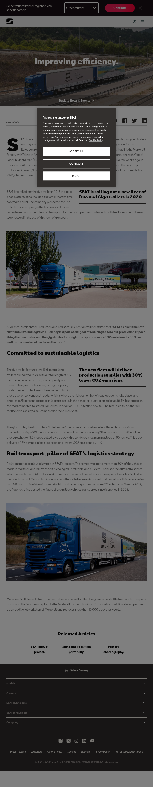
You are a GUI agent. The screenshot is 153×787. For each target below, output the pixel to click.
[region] (76, 147)
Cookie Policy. (96, 140)
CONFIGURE (76, 163)
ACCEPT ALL (76, 151)
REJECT (76, 176)
